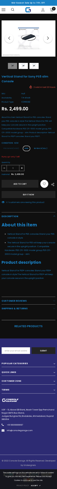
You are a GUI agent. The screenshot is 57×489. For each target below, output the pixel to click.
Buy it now (28, 194)
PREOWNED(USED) (11, 148)
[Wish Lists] (44, 184)
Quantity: (6, 162)
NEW (26, 148)
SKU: (4, 93)
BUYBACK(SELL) (41, 148)
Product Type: (8, 102)
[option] (28, 38)
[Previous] (9, 38)
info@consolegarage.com (20, 430)
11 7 (7, 202)
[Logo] (28, 9)
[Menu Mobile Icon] (3, 10)
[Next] (47, 38)
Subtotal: (6, 174)
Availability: (7, 97)
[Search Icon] (12, 9)
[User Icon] (43, 9)
